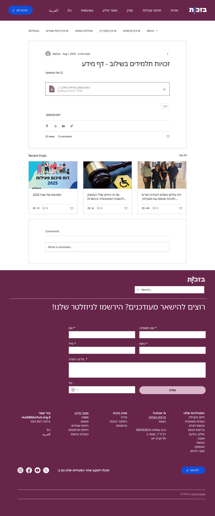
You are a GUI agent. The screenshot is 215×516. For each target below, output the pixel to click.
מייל (72, 343)
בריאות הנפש (196, 430)
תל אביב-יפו (158, 438)
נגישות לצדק (197, 426)
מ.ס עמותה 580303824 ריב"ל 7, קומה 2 (151, 432)
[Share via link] (71, 126)
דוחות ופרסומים (53, 114)
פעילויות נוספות (84, 30)
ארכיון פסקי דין (107, 30)
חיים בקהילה (197, 417)
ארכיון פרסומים (131, 30)
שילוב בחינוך (196, 434)
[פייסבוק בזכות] (29, 470)
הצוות (162, 421)
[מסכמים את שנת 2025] (53, 175)
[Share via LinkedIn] (63, 126)
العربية (46, 434)
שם (72, 328)
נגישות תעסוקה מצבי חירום (197, 446)
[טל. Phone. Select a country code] (75, 389)
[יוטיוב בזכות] (37, 470)
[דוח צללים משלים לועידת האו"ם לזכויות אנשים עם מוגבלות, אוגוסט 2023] (162, 175)
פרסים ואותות (157, 417)
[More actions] (168, 54)
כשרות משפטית (195, 421)
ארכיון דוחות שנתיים (57, 30)
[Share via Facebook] (47, 126)
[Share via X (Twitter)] (55, 126)
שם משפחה (148, 328)
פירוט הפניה (78, 359)
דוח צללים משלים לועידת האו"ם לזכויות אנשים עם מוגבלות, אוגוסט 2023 (161, 197)
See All (182, 155)
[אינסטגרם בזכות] (20, 470)
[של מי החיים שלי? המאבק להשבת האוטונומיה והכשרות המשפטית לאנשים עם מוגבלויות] (107, 175)
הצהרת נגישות (80, 434)
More (150, 30)
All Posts (34, 30)
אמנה (201, 438)
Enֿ (48, 430)
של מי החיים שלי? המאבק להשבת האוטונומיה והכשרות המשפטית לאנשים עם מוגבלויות (107, 197)
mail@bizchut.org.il (36, 417)
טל (70, 383)
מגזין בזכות (120, 413)
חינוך (165, 106)
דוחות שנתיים (80, 426)
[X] (46, 470)
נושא (143, 343)
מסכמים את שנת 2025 (47, 195)
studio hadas (198, 494)
